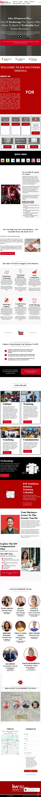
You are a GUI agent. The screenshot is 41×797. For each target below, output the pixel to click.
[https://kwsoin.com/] (6, 3)
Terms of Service (33, 774)
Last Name (26, 738)
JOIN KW (28, 3)
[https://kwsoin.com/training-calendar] (18, 160)
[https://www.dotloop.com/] (13, 160)
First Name (26, 734)
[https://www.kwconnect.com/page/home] (28, 160)
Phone (25, 748)
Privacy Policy (28, 774)
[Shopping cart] (39, 2)
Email (25, 743)
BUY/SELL (21, 1)
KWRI (24, 3)
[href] (10, 744)
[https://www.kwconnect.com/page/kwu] (33, 160)
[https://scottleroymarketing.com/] (38, 160)
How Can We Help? (28, 752)
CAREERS (26, 1)
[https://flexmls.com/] (23, 160)
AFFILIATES (31, 1)
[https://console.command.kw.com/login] (2, 160)
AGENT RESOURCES (17, 3)
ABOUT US (15, 1)
